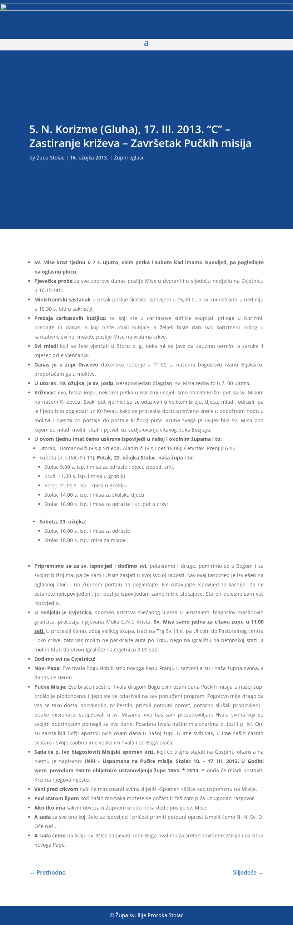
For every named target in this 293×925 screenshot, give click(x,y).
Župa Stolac (50, 157)
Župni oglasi (128, 157)
